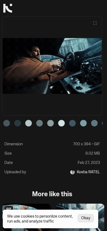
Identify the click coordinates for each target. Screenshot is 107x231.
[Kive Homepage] (7, 8)
